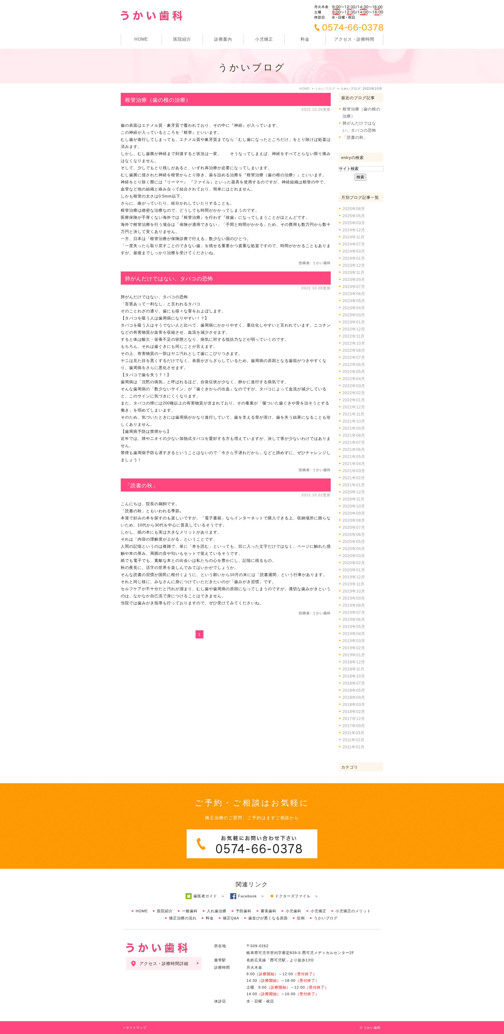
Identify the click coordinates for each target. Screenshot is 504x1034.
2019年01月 (354, 655)
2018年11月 (354, 669)
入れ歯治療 (217, 911)
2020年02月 (354, 563)
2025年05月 (354, 216)
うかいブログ (326, 918)
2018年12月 (354, 662)
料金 (305, 39)
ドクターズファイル (293, 896)
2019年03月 (354, 640)
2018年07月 (354, 683)
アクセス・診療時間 (354, 39)
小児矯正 (264, 39)
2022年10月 (354, 343)
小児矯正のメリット (353, 911)
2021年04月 (354, 463)
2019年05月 (354, 626)
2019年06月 (354, 619)
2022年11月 (354, 336)
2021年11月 (354, 414)
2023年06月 (354, 293)
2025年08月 (354, 208)
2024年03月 (354, 251)
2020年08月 (354, 520)
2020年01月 (354, 570)
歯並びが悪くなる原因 (268, 918)
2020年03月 (354, 555)
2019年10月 (354, 591)
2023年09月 (354, 279)
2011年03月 (354, 733)
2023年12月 (354, 265)
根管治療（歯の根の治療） (158, 100)
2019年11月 (354, 584)
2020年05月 (354, 541)
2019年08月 (354, 605)
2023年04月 (354, 308)
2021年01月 (354, 485)
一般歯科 (190, 911)
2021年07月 (354, 442)
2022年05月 (354, 371)
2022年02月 (354, 393)
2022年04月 (354, 378)
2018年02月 (354, 711)
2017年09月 (354, 725)
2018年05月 (354, 690)
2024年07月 (354, 244)
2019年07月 (354, 612)
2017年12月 (354, 718)
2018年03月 (354, 704)
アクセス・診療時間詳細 (163, 963)
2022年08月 (354, 350)
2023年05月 (354, 301)
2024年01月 (354, 258)
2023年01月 (354, 322)
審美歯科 (268, 911)
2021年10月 (354, 421)
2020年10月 (354, 506)
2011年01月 (354, 747)
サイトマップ (136, 1028)
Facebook (247, 896)
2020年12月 (354, 492)
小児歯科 (293, 911)
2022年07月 (354, 357)
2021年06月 (354, 449)
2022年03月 (354, 385)
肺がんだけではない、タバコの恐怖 (169, 278)
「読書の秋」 (141, 485)
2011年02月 (354, 740)
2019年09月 (354, 598)
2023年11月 (354, 272)
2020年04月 (354, 548)
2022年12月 (354, 329)
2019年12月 (354, 577)
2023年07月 (354, 286)
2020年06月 (354, 534)
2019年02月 (354, 648)
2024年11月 (354, 237)
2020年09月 (354, 513)
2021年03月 (354, 470)
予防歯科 (243, 911)
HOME (141, 39)
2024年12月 (354, 230)
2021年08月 (354, 435)
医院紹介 (165, 911)
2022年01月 (354, 400)
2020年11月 (354, 499)
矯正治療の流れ (183, 918)
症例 (301, 918)
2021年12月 (354, 407)
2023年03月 (354, 315)
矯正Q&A (231, 918)
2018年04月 (354, 697)
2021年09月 (354, 428)
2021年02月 (354, 478)
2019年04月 (354, 633)
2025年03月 (354, 223)
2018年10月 (354, 676)
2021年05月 (354, 456)
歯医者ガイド (205, 896)
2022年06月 (354, 364)
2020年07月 (354, 527)
